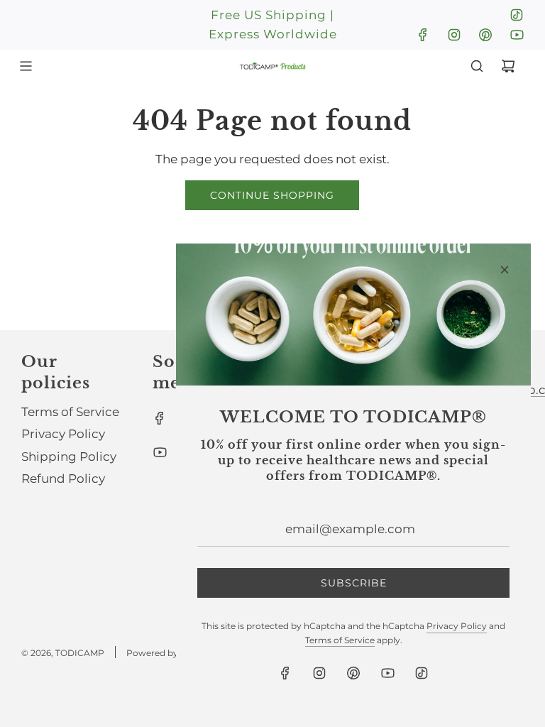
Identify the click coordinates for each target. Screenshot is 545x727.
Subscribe (354, 582)
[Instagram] (454, 35)
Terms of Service (340, 640)
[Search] (476, 66)
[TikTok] (516, 15)
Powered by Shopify (169, 652)
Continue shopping (272, 195)
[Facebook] (423, 35)
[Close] (504, 269)
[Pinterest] (485, 35)
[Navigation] (25, 66)
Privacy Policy (456, 626)
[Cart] (508, 66)
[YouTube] (516, 35)
